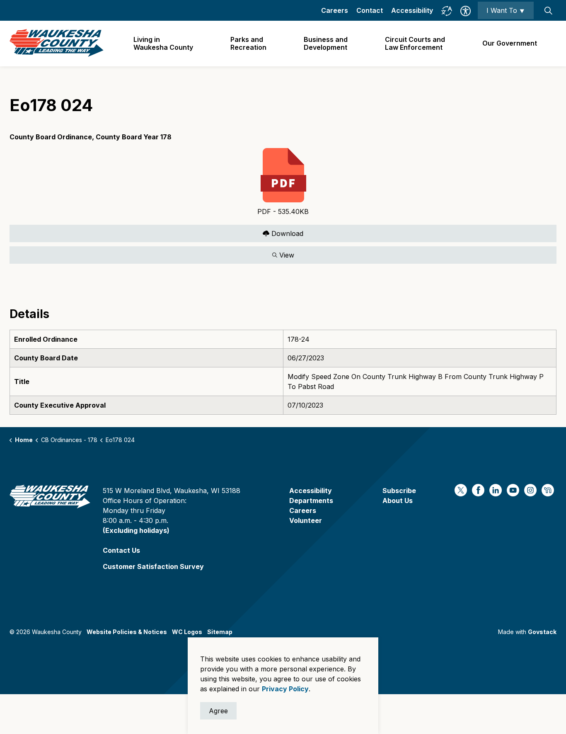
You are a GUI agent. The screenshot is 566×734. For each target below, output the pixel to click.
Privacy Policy (285, 689)
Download (156, 232)
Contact (369, 10)
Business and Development (326, 43)
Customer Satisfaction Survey (153, 566)
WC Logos (187, 631)
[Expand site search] (548, 10)
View (152, 253)
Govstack (542, 631)
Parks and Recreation (248, 43)
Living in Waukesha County (163, 43)
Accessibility (412, 10)
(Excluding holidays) (136, 530)
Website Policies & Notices (127, 631)
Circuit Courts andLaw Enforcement (415, 43)
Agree (218, 711)
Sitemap (219, 631)
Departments (311, 500)
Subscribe (399, 490)
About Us (397, 500)
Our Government (509, 43)
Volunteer (305, 520)
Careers (334, 10)
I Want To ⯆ (505, 10)
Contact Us (121, 550)
